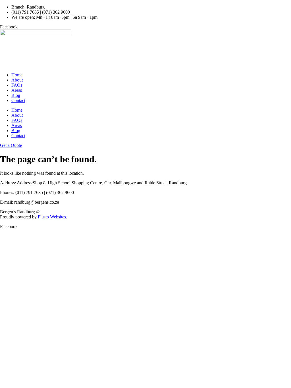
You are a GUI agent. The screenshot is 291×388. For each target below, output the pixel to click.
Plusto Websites (52, 216)
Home (16, 74)
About (17, 80)
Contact (18, 100)
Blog (15, 95)
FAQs (16, 85)
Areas (16, 90)
